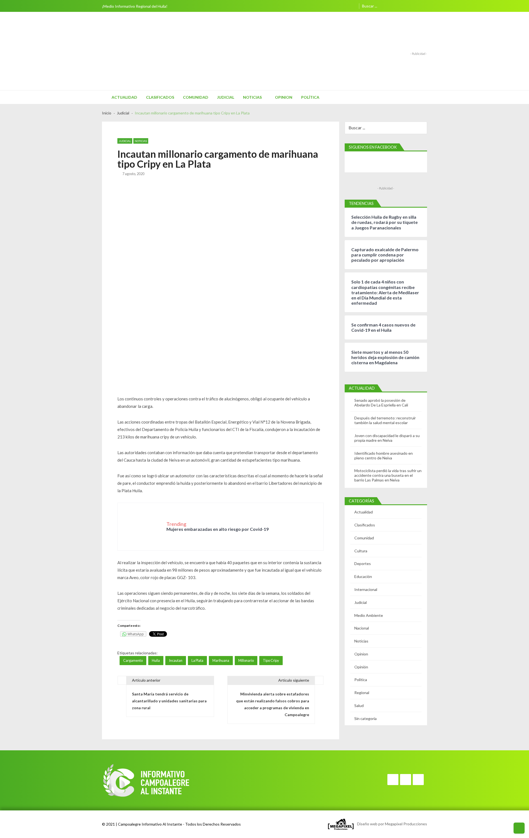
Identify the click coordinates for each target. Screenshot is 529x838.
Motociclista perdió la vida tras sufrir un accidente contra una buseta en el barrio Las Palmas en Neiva (388, 475)
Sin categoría (365, 718)
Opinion (283, 97)
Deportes (362, 563)
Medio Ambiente (368, 615)
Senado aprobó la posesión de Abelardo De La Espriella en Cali (381, 402)
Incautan (175, 660)
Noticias (252, 97)
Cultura (360, 550)
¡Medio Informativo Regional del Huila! (135, 6)
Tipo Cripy (271, 660)
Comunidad (195, 97)
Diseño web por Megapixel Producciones (391, 823)
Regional (361, 692)
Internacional (365, 589)
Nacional (361, 628)
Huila (156, 660)
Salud (359, 705)
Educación (363, 576)
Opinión (361, 667)
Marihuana (220, 660)
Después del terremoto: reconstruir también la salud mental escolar (385, 420)
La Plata (197, 660)
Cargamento (133, 660)
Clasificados (160, 97)
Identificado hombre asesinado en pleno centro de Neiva (383, 455)
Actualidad (124, 97)
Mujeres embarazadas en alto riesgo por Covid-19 (217, 529)
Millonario (246, 660)
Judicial (225, 97)
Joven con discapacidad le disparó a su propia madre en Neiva (387, 438)
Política (310, 97)
